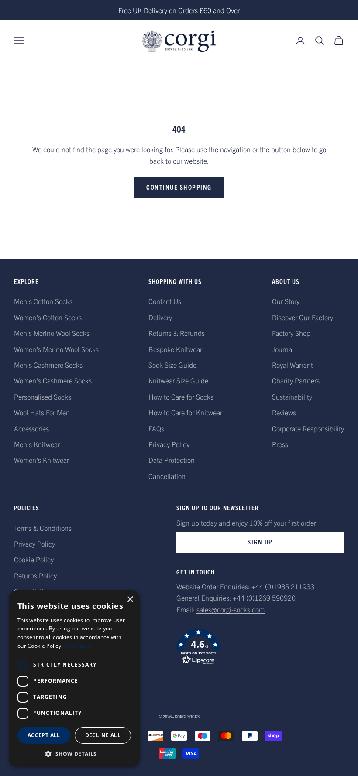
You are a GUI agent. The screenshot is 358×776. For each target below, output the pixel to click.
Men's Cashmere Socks (48, 364)
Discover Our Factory (302, 317)
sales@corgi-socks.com (230, 609)
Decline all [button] (102, 735)
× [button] (130, 599)
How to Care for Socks (180, 396)
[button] (260, 647)
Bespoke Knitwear (175, 349)
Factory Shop (291, 332)
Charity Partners (296, 380)
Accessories (31, 428)
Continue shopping (179, 187)
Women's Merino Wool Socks (56, 349)
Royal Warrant (292, 364)
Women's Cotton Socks (48, 317)
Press (280, 444)
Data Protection (171, 459)
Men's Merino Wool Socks (52, 332)
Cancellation (167, 476)
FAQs (156, 428)
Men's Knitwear (37, 444)
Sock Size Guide (172, 364)
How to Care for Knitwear (185, 412)
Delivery (160, 317)
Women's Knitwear (41, 459)
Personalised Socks (42, 396)
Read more (78, 646)
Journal (283, 349)
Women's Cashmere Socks (53, 380)
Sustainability (292, 396)
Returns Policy (35, 575)
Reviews (284, 412)
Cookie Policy (34, 559)
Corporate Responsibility (308, 428)
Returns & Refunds (176, 332)
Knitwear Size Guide (178, 380)
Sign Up (260, 541)
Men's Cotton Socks (43, 301)
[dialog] (74, 678)
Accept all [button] (44, 735)
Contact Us (164, 301)
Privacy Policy (168, 444)
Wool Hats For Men (42, 412)
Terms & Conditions (43, 527)
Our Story (285, 301)
